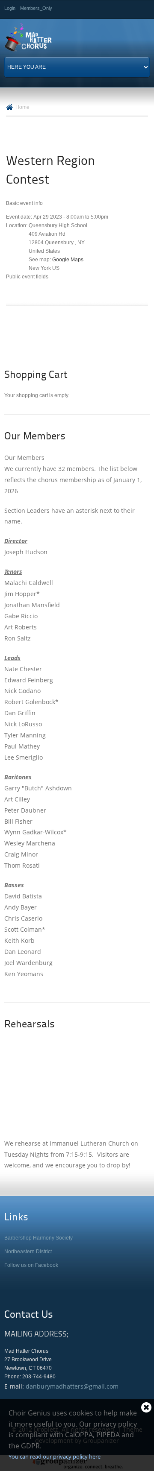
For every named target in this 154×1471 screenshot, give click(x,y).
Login (9, 8)
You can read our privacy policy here (55, 1456)
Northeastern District (28, 1252)
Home (22, 107)
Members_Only (36, 8)
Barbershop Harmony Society (38, 1238)
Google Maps (67, 260)
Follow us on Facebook (31, 1265)
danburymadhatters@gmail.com (72, 1386)
